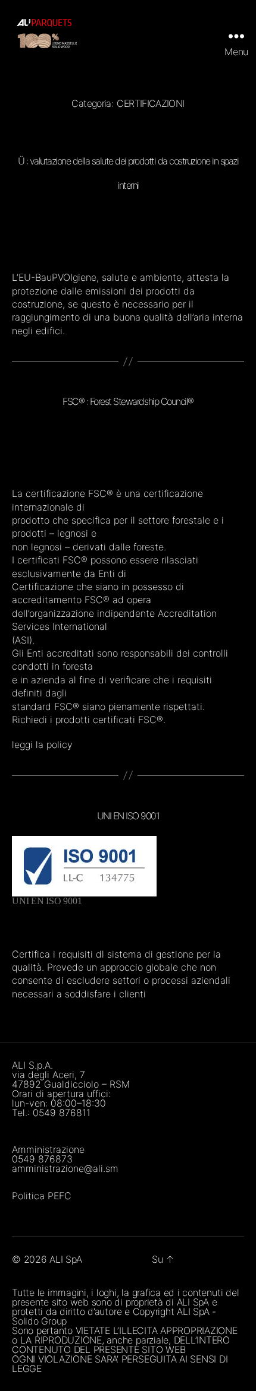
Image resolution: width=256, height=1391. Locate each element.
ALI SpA (65, 1259)
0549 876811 (61, 1112)
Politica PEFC (41, 1196)
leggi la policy (42, 744)
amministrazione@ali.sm (65, 1168)
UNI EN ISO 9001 (128, 816)
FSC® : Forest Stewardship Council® (128, 401)
